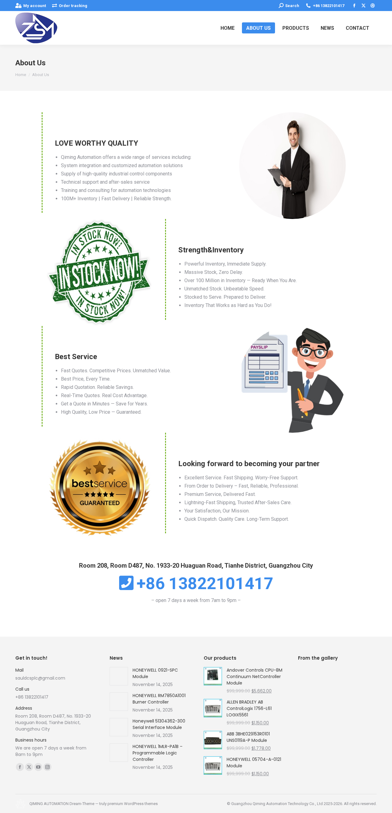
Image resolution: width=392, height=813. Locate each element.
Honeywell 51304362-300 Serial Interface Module (159, 724)
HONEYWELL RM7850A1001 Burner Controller (159, 698)
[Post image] (119, 676)
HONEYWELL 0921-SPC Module (155, 673)
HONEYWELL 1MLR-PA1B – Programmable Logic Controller (158, 752)
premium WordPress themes (132, 803)
